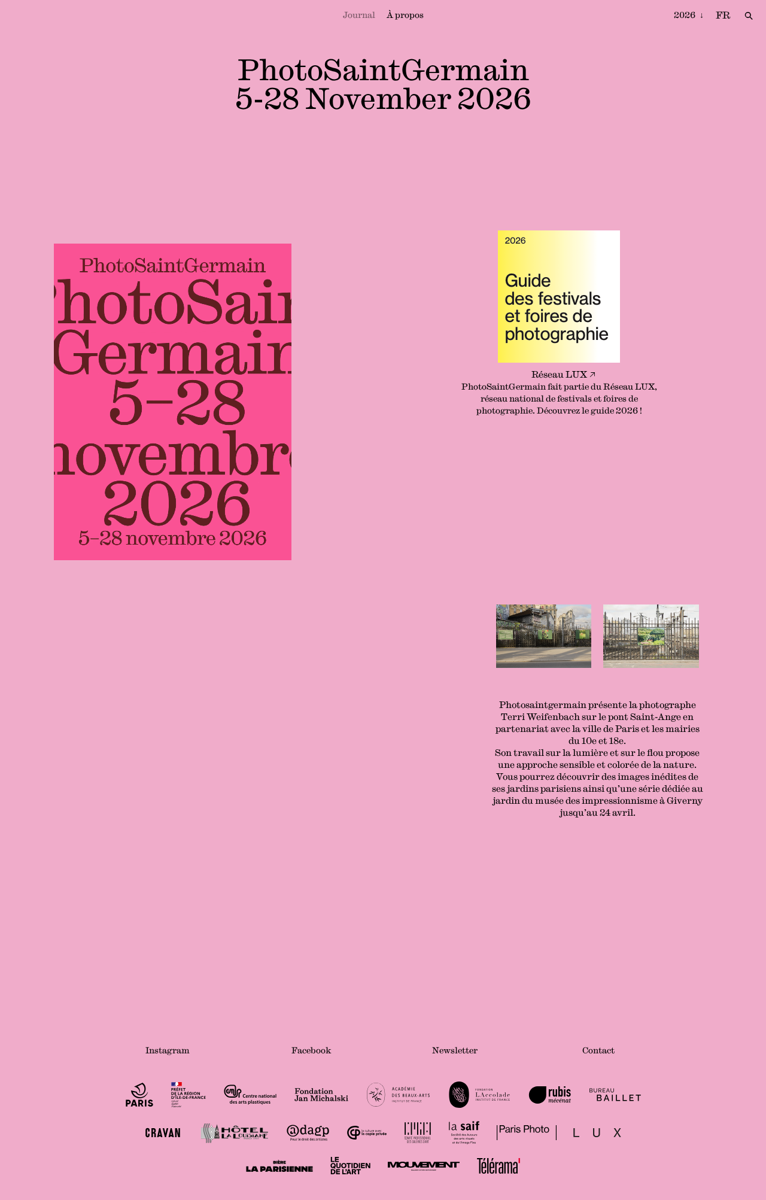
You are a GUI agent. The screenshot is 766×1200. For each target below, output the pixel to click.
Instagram (167, 1050)
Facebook (311, 1050)
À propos (405, 15)
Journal (359, 15)
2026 (685, 15)
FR (723, 15)
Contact (598, 1050)
